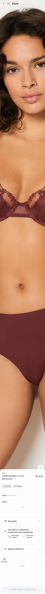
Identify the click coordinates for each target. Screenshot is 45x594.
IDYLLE (3, 473)
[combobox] (22, 507)
